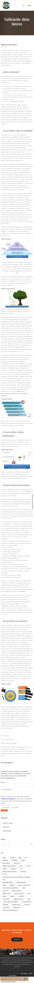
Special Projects (7, 831)
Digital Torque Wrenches (9, 866)
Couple (23, 860)
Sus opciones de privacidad (14, 979)
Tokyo (28, 899)
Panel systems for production (10, 888)
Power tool (5, 890)
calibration (14, 860)
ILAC (26, 491)
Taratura (12, 896)
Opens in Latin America (24, 885)
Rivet (28, 893)
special (4, 896)
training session (16, 904)
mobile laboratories (8, 882)
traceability (5, 904)
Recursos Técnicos (8, 823)
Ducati (21, 866)
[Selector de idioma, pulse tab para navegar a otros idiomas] (29, 5)
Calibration (5, 860)
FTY (21, 869)
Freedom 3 (14, 869)
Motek (4, 885)
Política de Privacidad (8, 798)
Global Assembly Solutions (10, 871)
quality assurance (16, 890)
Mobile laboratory (21, 882)
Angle (19, 857)
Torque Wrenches (26, 902)
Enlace (23, 591)
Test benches (6, 899)
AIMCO (4, 857)
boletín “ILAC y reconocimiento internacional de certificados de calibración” (14, 393)
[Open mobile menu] (24, 5)
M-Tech (5, 874)
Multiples (12, 885)
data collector (6, 863)
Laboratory (23, 871)
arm (26, 857)
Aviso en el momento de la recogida (8, 981)
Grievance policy (21, 975)
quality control (6, 893)
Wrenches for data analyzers (10, 910)
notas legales (23, 973)
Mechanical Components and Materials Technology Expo (16, 878)
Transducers (6, 907)
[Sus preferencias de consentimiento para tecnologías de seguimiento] (32, 502)
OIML (29, 491)
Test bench (21, 896)
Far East (28, 866)
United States (16, 907)
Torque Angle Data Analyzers (10, 902)
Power (23, 888)
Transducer (27, 904)
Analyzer (12, 857)
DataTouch (17, 863)
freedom (5, 869)
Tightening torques (18, 899)
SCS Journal (6, 827)
